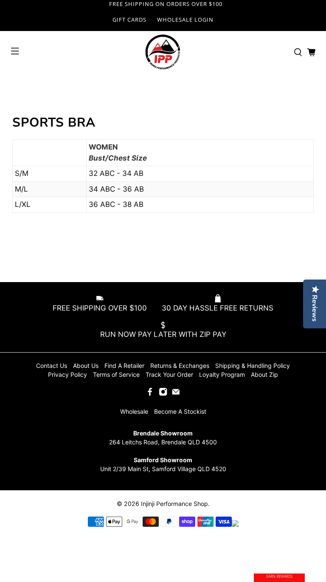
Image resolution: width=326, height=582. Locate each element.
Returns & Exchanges (179, 365)
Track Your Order (169, 374)
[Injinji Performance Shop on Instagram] (163, 394)
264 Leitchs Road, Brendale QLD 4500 (163, 442)
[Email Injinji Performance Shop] (175, 394)
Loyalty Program (222, 374)
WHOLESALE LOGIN (185, 19)
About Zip (264, 374)
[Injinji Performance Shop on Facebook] (150, 394)
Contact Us (51, 365)
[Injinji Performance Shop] (163, 52)
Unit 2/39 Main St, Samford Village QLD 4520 (163, 468)
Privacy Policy (67, 374)
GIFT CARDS (129, 19)
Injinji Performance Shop (174, 503)
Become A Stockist (180, 411)
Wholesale (134, 411)
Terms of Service (116, 374)
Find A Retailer (124, 365)
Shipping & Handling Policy (252, 365)
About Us (85, 365)
